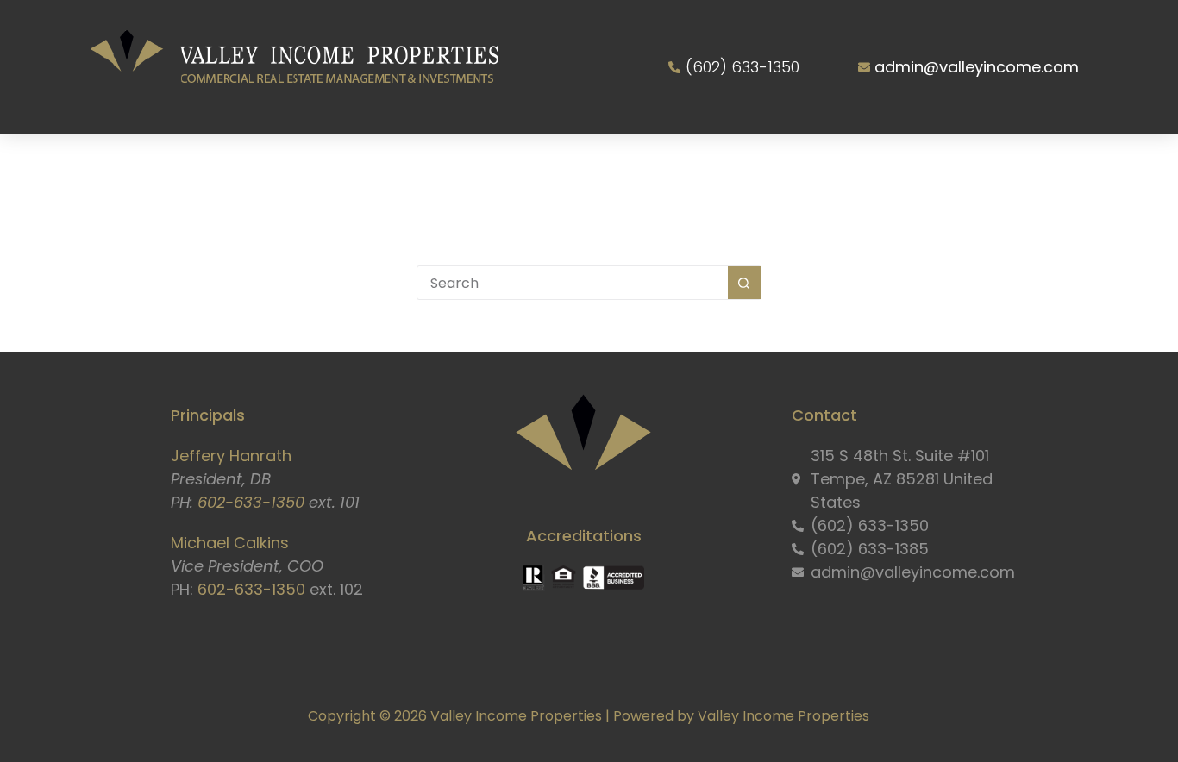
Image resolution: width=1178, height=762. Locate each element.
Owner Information (651, 165)
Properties (496, 165)
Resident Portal (828, 165)
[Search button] (744, 282)
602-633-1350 (250, 502)
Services (370, 165)
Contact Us (974, 165)
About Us (250, 165)
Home (160, 165)
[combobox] (572, 282)
